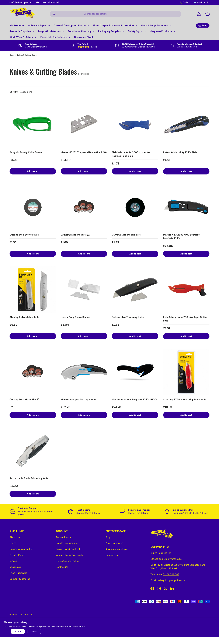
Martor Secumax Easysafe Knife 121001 (134, 399)
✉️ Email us (199, 2)
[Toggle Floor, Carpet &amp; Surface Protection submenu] (136, 25)
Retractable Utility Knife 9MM (180, 152)
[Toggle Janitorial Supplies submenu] (33, 31)
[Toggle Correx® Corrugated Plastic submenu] (88, 25)
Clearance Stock (84, 37)
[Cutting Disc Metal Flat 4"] (135, 207)
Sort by (14, 91)
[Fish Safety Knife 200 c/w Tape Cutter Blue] (186, 289)
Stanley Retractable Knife (24, 317)
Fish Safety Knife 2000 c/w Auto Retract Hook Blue (131, 154)
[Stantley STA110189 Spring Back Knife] (186, 372)
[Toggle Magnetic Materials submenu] (63, 31)
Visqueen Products (161, 31)
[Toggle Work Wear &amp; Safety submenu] (35, 37)
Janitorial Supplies (20, 31)
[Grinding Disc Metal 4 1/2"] (84, 207)
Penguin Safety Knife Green (26, 152)
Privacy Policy (17, 555)
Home (12, 55)
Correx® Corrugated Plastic (70, 25)
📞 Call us (185, 2)
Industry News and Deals (69, 555)
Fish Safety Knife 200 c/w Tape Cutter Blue (185, 319)
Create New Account (67, 543)
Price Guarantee (18, 572)
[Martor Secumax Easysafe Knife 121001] (135, 372)
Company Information (21, 549)
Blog (107, 537)
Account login (63, 537)
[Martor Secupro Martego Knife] (84, 372)
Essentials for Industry (53, 37)
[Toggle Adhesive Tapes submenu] (49, 25)
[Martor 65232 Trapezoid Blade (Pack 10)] (84, 125)
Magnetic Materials (49, 31)
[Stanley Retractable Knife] (33, 289)
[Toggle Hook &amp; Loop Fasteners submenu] (170, 25)
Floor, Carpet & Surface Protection (113, 25)
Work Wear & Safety (21, 37)
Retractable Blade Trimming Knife (29, 478)
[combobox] (115, 13)
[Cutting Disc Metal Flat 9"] (33, 372)
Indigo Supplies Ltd (24, 614)
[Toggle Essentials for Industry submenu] (69, 37)
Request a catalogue (116, 549)
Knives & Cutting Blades (27, 55)
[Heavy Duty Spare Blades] (84, 289)
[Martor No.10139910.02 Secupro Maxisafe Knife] (186, 207)
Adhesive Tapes (37, 25)
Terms (13, 543)
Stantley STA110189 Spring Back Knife (184, 399)
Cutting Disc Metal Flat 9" (24, 399)
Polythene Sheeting (79, 31)
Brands (13, 561)
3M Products (17, 25)
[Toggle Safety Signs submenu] (145, 31)
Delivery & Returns (20, 578)
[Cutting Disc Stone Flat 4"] (33, 207)
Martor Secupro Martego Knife (79, 399)
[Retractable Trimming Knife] (135, 289)
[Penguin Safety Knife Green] (33, 125)
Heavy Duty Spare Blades (75, 317)
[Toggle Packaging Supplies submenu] (123, 31)
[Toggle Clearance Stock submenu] (96, 37)
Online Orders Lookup (67, 561)
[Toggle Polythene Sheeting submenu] (93, 31)
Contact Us (62, 566)
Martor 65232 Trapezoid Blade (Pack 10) (84, 152)
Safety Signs (135, 31)
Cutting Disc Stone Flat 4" (25, 234)
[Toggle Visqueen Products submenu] (174, 31)
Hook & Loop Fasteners (154, 25)
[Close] (216, 620)
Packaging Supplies (109, 31)
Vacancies (15, 566)
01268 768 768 (171, 574)
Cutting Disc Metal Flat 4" (127, 234)
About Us (15, 537)
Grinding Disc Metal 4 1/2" (75, 234)
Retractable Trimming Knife (128, 317)
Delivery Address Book (68, 549)
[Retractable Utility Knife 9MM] (186, 125)
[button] (207, 13)
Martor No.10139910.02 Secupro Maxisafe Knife (181, 236)
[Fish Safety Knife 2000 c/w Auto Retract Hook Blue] (135, 125)
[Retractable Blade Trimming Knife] (33, 451)
